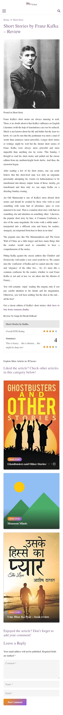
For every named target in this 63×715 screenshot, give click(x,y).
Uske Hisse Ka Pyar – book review (28, 617)
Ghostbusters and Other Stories (26, 464)
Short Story (18, 112)
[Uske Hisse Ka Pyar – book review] (31, 534)
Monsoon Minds (17, 523)
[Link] (31, 4)
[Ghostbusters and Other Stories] (31, 382)
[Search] (59, 11)
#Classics (32, 361)
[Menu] (4, 11)
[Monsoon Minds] (31, 475)
